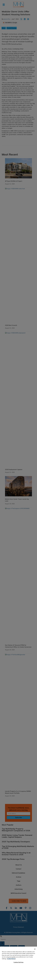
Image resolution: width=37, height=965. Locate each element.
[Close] (35, 949)
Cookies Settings (18, 962)
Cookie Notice (11, 958)
